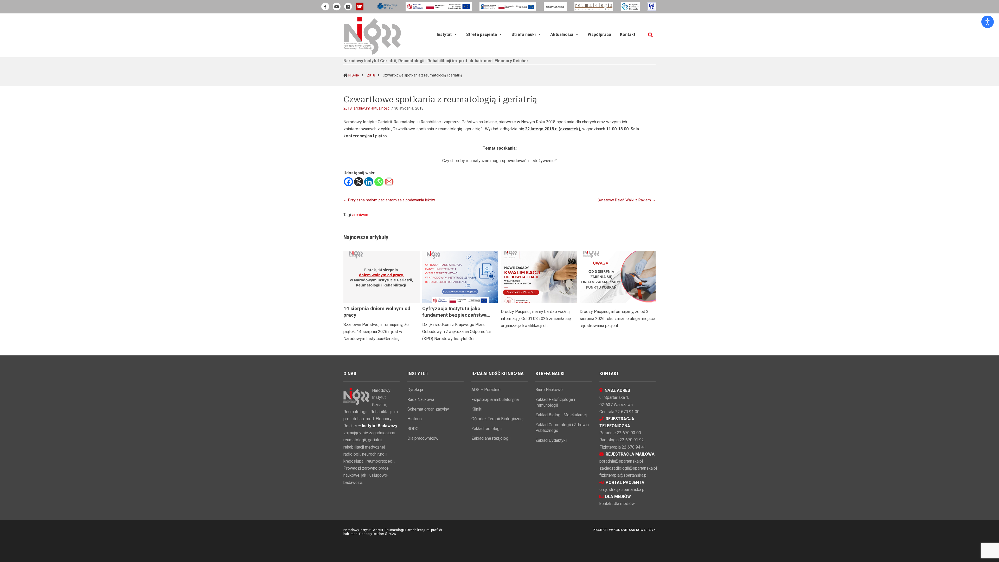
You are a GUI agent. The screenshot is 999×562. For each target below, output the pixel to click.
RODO (413, 428)
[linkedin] (348, 6)
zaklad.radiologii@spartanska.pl (628, 468)
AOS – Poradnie (486, 389)
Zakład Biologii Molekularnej (561, 414)
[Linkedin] (368, 181)
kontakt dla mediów (617, 503)
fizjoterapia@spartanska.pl (623, 475)
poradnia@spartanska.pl (621, 461)
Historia (414, 418)
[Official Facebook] (325, 6)
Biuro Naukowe (549, 389)
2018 (371, 75)
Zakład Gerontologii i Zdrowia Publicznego (562, 427)
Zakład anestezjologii (490, 438)
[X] (358, 181)
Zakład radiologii (486, 428)
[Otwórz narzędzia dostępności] (987, 22)
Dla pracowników (422, 438)
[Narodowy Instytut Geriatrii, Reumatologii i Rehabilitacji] (372, 35)
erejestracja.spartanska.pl (622, 489)
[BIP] (359, 6)
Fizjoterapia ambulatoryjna (495, 399)
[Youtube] (337, 6)
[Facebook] (348, 181)
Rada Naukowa (420, 399)
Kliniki (476, 409)
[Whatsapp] (378, 181)
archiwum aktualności (372, 108)
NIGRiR (353, 75)
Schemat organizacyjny (428, 409)
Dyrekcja (415, 389)
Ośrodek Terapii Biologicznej (497, 418)
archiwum (360, 214)
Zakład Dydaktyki (551, 440)
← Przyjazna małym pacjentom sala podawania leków (389, 200)
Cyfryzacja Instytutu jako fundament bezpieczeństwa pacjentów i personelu (454, 314)
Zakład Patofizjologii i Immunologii (555, 402)
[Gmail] (389, 181)
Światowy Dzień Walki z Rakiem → (627, 200)
